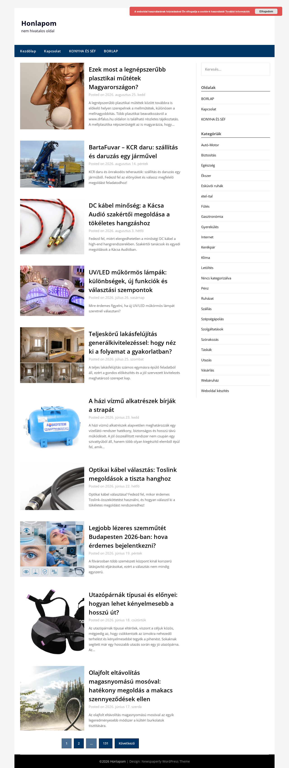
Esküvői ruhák (212, 185)
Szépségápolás (212, 319)
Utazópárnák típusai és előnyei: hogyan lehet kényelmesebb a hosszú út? (133, 603)
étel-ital (207, 196)
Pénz (205, 288)
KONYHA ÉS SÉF (82, 51)
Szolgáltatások (212, 329)
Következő (127, 743)
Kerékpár (208, 247)
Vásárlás (207, 370)
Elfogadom (266, 11)
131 (105, 743)
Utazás (206, 360)
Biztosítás (208, 155)
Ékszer (206, 175)
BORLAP (111, 51)
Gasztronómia (212, 216)
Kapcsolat (52, 51)
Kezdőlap (28, 51)
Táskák (206, 349)
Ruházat (207, 298)
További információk (237, 11)
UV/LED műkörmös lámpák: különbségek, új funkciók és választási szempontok (128, 281)
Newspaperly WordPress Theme (166, 761)
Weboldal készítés (215, 390)
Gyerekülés (210, 227)
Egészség (208, 165)
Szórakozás (210, 339)
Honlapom (38, 23)
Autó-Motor (210, 145)
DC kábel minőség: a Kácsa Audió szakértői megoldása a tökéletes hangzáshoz (129, 214)
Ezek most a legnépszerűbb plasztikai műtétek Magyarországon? (127, 78)
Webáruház (210, 380)
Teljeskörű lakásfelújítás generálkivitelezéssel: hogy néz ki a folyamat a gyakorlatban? (132, 342)
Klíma (205, 257)
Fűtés (205, 206)
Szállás (206, 308)
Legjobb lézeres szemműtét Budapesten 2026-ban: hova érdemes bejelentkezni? (128, 537)
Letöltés (207, 267)
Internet (207, 237)
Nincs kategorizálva (216, 278)
